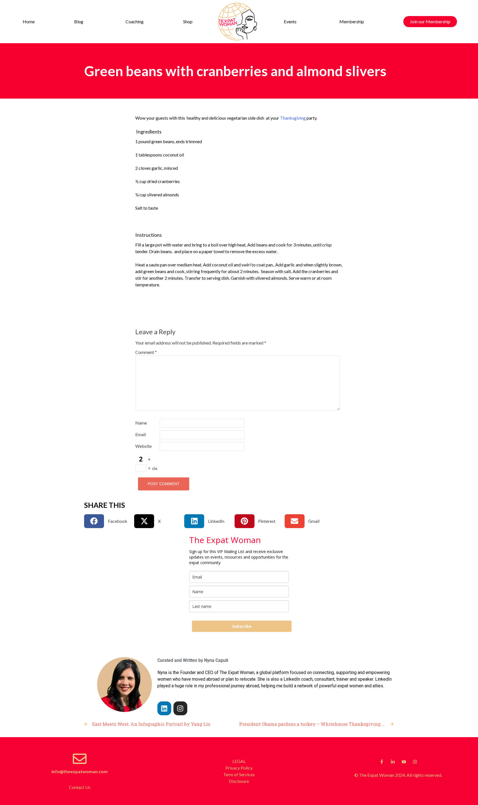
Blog (78, 21)
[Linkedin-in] (392, 761)
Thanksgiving (293, 117)
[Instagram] (180, 708)
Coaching (135, 21)
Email (140, 434)
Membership (351, 21)
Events (290, 21)
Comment (146, 352)
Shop (188, 21)
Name (141, 422)
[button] (80, 21)
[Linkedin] (164, 708)
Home (29, 21)
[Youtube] (403, 761)
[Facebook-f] (381, 761)
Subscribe (241, 626)
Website (143, 446)
